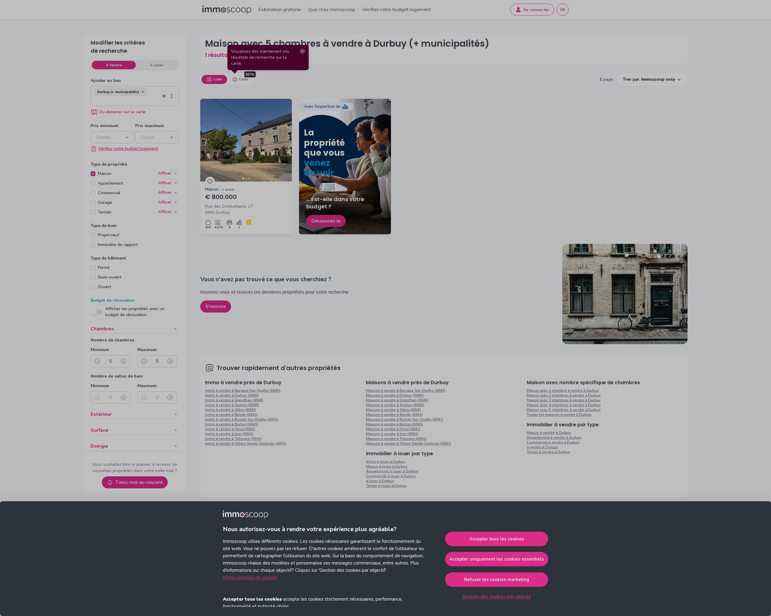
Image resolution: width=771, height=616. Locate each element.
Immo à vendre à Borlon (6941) (231, 424)
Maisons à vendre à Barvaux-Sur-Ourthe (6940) (405, 390)
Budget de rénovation (113, 300)
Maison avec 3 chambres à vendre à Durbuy (564, 400)
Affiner (164, 173)
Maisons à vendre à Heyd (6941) (393, 429)
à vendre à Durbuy (542, 447)
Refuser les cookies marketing (496, 580)
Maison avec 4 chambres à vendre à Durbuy (564, 405)
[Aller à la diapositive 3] (249, 178)
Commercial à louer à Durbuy (391, 476)
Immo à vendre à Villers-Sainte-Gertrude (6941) (245, 443)
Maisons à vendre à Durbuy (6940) (395, 395)
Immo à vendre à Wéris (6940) (230, 409)
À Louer (157, 65)
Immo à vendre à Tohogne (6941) (233, 438)
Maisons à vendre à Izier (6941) (392, 433)
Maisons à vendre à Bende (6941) (394, 414)
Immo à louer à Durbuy (385, 461)
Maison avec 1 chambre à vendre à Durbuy (563, 390)
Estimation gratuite (279, 9)
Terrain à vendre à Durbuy (548, 452)
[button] (142, 92)
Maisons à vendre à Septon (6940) (395, 405)
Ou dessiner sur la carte (122, 112)
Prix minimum (104, 126)
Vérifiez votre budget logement (396, 9)
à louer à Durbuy (380, 480)
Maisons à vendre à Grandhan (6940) (397, 400)
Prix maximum (149, 126)
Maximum (147, 350)
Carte (243, 79)
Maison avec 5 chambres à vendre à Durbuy (564, 409)
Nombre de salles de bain (117, 376)
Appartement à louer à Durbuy (392, 471)
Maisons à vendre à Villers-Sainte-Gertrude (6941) (408, 443)
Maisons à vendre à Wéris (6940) (393, 409)
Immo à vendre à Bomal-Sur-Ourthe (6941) (241, 419)
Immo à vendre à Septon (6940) (232, 405)
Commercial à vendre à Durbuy (553, 442)
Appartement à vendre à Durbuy (554, 437)
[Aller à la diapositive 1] (243, 178)
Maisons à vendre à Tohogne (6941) (396, 438)
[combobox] (127, 100)
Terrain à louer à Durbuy (386, 485)
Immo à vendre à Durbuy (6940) (232, 395)
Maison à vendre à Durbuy (549, 432)
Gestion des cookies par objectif (497, 597)
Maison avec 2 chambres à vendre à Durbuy (564, 395)
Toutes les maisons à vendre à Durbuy (559, 414)
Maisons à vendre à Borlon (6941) (394, 424)
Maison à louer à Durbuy (386, 466)
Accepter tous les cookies (496, 539)
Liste (217, 79)
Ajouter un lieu (106, 80)
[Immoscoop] (226, 9)
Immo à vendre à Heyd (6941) (230, 429)
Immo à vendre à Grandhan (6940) (234, 400)
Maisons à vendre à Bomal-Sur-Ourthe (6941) (404, 419)
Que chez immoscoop (331, 9)
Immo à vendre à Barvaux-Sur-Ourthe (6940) (242, 390)
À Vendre (114, 65)
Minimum (100, 350)
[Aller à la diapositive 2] (246, 178)
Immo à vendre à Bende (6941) (231, 414)
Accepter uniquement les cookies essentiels (496, 559)
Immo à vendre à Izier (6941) (229, 433)
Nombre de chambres (112, 340)
